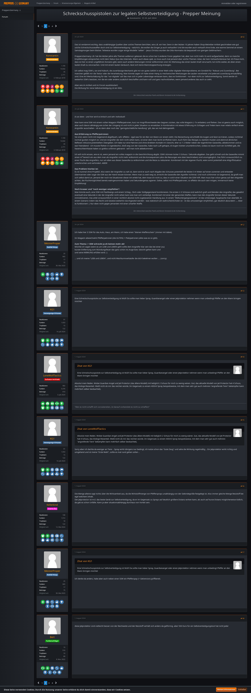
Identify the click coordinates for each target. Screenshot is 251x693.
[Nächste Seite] (56, 26)
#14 (242, 356)
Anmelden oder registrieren (233, 3)
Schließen (242, 689)
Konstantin (135, 18)
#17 (242, 552)
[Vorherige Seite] (38, 26)
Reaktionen (43, 66)
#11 (242, 109)
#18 (242, 618)
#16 (242, 486)
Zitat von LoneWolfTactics (91, 428)
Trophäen (42, 72)
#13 (242, 290)
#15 (242, 420)
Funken (42, 69)
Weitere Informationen (226, 689)
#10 (242, 37)
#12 (242, 224)
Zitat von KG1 (84, 365)
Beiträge (42, 75)
